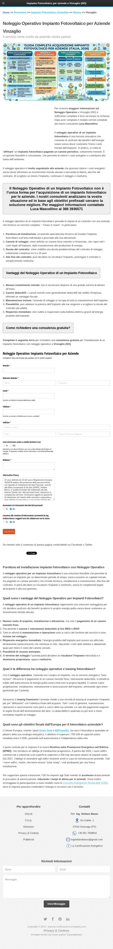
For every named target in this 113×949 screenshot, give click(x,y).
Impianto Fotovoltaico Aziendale (50, 12)
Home (6, 12)
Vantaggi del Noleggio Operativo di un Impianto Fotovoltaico (51, 273)
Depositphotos (74, 934)
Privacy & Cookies (28, 832)
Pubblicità (28, 839)
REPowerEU (62, 730)
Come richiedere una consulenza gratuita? (38, 328)
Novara (77, 12)
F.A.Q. (28, 820)
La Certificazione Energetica (87, 845)
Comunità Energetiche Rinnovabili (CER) (85, 782)
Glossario (28, 826)
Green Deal (45, 730)
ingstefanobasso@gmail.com (87, 839)
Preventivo (20, 12)
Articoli (28, 813)
